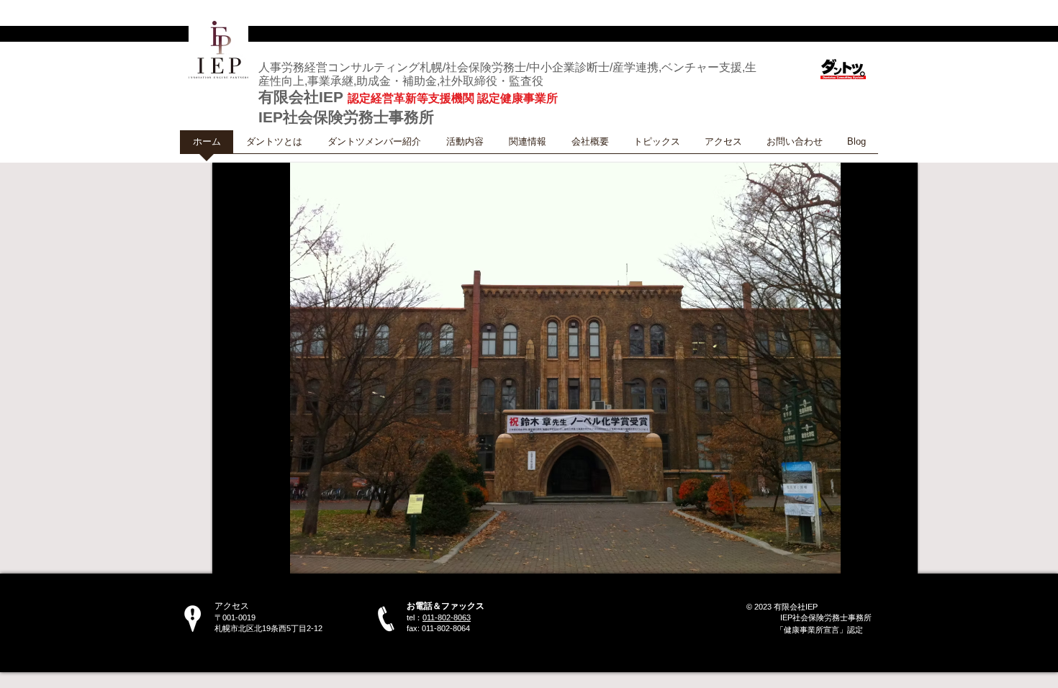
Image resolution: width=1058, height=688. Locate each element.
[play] (887, 561)
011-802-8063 (446, 617)
